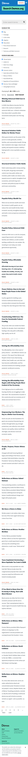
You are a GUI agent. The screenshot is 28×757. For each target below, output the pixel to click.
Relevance (10, 95)
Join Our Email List (18, 732)
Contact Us (4, 741)
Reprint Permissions (6, 738)
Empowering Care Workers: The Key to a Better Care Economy (13, 413)
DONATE (21, 3)
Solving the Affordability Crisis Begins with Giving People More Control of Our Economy (13, 382)
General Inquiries (6, 743)
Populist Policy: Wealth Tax (11, 198)
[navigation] (26, 2)
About (3, 729)
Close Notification (25, 751)
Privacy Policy (5, 736)
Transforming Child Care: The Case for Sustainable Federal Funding (12, 319)
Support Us (16, 729)
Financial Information (19, 731)
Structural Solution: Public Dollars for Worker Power (11, 131)
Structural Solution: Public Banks (14, 163)
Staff (3, 732)
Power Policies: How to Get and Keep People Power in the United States (13, 291)
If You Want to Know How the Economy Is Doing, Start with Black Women (12, 591)
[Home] (5, 5)
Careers (3, 734)
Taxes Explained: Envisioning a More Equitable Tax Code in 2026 (14, 561)
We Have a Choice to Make (11, 509)
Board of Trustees (6, 731)
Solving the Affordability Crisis (13, 346)
